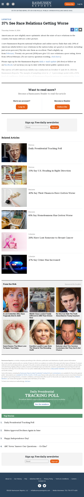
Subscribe (62, 107)
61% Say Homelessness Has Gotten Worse (50, 215)
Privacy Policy (48, 479)
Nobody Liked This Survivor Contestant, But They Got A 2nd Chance (68, 348)
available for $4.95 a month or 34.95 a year (28, 375)
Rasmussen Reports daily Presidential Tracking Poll (35, 373)
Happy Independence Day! (16, 438)
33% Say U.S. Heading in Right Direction (49, 170)
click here (55, 56)
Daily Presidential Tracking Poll (45, 148)
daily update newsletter (58, 369)
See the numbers (42, 404)
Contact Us (42, 481)
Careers (74, 479)
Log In (79, 4)
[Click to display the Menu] (2, 4)
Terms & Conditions (62, 479)
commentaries (57, 373)
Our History (18, 479)
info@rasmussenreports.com (40, 490)
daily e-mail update (48, 61)
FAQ (25, 479)
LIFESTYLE (6, 19)
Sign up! (55, 127)
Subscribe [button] (70, 4)
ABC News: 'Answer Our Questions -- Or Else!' (25, 446)
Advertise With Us (35, 479)
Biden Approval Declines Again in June (22, 430)
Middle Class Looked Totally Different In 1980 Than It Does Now (41, 316)
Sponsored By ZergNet (73, 284)
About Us (8, 479)
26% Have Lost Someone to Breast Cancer (50, 237)
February (10, 53)
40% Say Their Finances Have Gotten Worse (51, 193)
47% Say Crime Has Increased (44, 259)
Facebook (8, 65)
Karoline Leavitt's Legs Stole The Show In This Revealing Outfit (41, 348)
